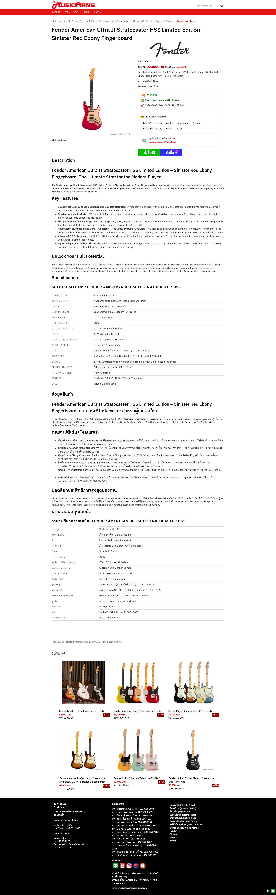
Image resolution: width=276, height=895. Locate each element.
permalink (116, 642)
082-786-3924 (137, 835)
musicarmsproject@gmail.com (163, 142)
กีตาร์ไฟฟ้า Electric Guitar (148, 21)
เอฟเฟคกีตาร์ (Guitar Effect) (183, 818)
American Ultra (185, 21)
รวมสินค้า (59, 814)
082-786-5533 (144, 818)
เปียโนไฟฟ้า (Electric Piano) (183, 815)
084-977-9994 (145, 822)
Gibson (173, 834)
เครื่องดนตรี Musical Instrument (95, 21)
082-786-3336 (143, 829)
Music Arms (59, 21)
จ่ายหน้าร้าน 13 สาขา (152, 123)
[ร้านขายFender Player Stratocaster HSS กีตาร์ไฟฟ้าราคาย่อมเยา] (192, 683)
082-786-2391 (151, 855)
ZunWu (95, 642)
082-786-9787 (145, 842)
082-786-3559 (145, 812)
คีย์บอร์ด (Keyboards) (180, 811)
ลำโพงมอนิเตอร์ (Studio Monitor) (185, 828)
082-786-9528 (138, 838)
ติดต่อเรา (59, 807)
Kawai (173, 840)
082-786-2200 (151, 832)
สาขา (67, 11)
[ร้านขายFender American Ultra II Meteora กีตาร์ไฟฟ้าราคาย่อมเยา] (83, 683)
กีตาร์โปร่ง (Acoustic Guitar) (183, 808)
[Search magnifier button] (222, 6)
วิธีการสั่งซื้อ (60, 803)
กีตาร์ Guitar (123, 21)
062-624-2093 (147, 809)
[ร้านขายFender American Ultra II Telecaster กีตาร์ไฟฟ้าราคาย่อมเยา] (137, 683)
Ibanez (173, 837)
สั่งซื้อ (87, 11)
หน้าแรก (56, 11)
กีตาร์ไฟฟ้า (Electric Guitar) (182, 805)
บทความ (98, 11)
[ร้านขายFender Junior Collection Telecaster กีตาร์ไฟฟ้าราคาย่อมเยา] (138, 750)
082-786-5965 (151, 852)
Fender (169, 21)
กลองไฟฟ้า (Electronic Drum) (183, 821)
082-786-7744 (149, 825)
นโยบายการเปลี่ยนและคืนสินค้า (70, 811)
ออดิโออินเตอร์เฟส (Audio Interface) (186, 824)
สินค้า (77, 11)
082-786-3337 (145, 815)
